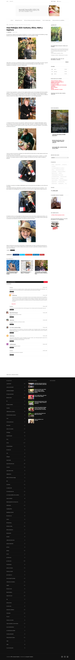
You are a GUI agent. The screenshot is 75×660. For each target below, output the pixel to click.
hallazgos (8, 456)
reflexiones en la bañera (10, 581)
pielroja (53, 169)
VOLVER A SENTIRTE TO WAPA (57, 89)
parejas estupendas (9, 543)
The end (7, 616)
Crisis (7, 418)
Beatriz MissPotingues (14, 312)
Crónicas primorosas (9, 421)
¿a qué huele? (54, 171)
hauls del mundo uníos (10, 463)
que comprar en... (9, 574)
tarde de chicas (9, 602)
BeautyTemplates (16, 656)
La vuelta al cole (9, 487)
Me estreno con (9, 515)
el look (53, 164)
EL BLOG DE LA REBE (55, 83)
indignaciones (8, 474)
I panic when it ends (61, 181)
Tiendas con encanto (9, 620)
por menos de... (64, 164)
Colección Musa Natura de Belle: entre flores (40, 414)
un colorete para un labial (10, 630)
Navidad (7, 536)
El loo (7, 439)
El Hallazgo (8, 432)
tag (7, 599)
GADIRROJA (53, 86)
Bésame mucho (18, 20)
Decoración (8, 425)
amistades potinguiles (10, 390)
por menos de (8, 557)
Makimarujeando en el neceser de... (12, 501)
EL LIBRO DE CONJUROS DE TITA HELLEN (58, 85)
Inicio (7, 1)
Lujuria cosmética (54, 180)
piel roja (7, 547)
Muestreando (8, 533)
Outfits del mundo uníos (10, 540)
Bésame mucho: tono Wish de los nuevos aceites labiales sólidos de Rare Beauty (40, 391)
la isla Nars (53, 166)
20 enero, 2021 (45, 344)
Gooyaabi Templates (29, 656)
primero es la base (63, 176)
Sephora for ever (54, 173)
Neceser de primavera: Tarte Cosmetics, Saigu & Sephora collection (41, 402)
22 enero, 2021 (45, 350)
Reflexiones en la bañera (58, 20)
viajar (7, 640)
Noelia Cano (12, 320)
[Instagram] (53, 1)
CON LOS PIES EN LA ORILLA (56, 80)
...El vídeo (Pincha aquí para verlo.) (57, 214)
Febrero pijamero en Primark (39, 420)
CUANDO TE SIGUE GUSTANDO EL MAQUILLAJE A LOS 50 (57, 82)
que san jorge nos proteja (10, 578)
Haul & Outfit (11, 24)
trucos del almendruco (10, 627)
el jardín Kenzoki (54, 183)
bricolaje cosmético (9, 404)
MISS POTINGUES (54, 87)
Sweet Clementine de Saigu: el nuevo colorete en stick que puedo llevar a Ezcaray (40, 408)
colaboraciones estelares (63, 180)
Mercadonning (8, 522)
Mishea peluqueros (9, 529)
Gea (65, 183)
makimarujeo (8, 505)
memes (7, 519)
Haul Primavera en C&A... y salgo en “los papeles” (26, 272)
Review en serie (54, 181)
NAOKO (52, 88)
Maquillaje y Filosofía (9, 512)
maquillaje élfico (61, 183)
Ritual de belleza (9, 592)
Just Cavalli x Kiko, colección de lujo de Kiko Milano (40, 396)
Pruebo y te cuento (9, 571)
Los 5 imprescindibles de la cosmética (58, 168)
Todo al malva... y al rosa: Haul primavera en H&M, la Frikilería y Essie (41, 272)
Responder (11, 291)
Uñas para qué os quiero (60, 169)
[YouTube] (54, 1)
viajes (7, 644)
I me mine (60, 173)
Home (7, 24)
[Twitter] (51, 1)
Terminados (8, 613)
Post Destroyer (8, 564)
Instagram (60, 71)
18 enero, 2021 (45, 287)
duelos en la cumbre (55, 178)
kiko (7, 481)
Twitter (60, 69)
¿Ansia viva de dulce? (10, 387)
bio (7, 401)
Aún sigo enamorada (9, 394)
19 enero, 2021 (45, 295)
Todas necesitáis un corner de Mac (57, 174)
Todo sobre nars (46, 20)
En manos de (8, 449)
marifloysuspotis (13, 344)
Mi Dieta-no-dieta (9, 526)
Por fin (7, 554)
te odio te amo (8, 606)
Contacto (11, 1)
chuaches (61, 178)
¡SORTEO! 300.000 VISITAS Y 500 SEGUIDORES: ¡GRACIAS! (41, 384)
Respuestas (12, 293)
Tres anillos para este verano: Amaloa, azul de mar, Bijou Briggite (12, 272)
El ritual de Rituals (9, 446)
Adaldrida (14, 295)
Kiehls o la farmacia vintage (11, 477)
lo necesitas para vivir (55, 176)
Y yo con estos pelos (9, 647)
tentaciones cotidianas (61, 171)
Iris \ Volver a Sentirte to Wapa (15, 327)
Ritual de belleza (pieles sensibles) (32, 20)
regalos (7, 585)
